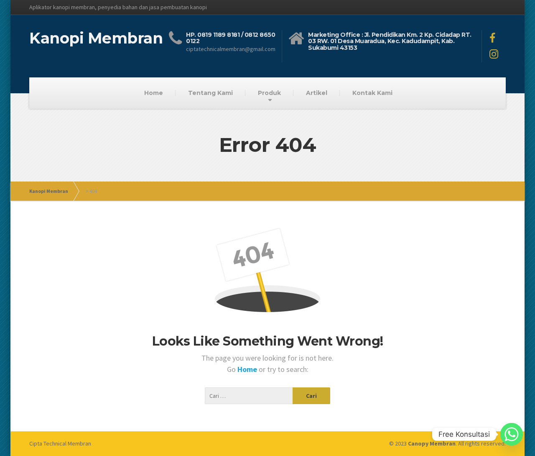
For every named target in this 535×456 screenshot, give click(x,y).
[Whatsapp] (511, 434)
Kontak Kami (372, 93)
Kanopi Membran (48, 191)
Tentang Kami (210, 93)
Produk (269, 93)
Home (153, 93)
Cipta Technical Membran (60, 443)
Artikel (316, 93)
